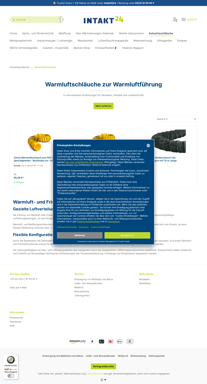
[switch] (11, 376)
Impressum (15, 321)
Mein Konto (146, 274)
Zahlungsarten (82, 295)
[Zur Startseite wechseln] (103, 19)
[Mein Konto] (174, 19)
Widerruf (78, 287)
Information (17, 312)
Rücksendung (81, 291)
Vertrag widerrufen (103, 366)
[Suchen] (63, 19)
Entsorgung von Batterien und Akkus (93, 279)
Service (79, 274)
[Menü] (16, 356)
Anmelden (144, 279)
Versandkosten (95, 373)
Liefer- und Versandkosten (88, 283)
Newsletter (145, 283)
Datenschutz (16, 317)
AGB (12, 325)
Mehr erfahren (103, 106)
